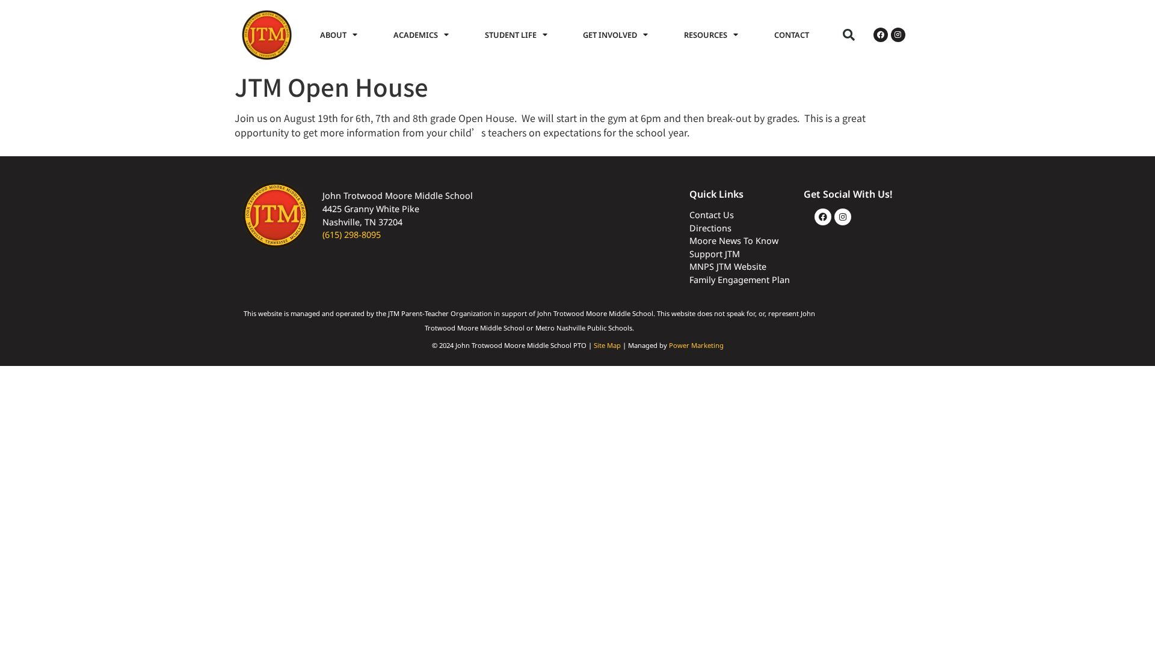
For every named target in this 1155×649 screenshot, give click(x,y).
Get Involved (610, 34)
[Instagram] (898, 35)
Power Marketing (696, 345)
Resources (705, 34)
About (333, 34)
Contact (791, 34)
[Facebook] (880, 35)
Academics (415, 34)
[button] (849, 35)
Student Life (511, 34)
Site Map (607, 345)
